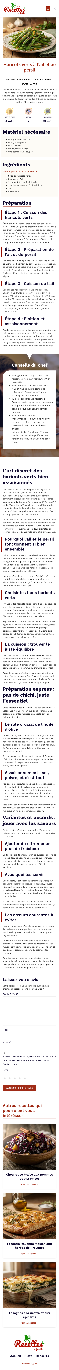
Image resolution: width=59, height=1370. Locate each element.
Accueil (15, 1356)
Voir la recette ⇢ (29, 1185)
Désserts (42, 1356)
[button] (48, 8)
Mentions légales (29, 1364)
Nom (6, 1030)
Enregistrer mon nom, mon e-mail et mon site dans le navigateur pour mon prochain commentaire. (29, 1061)
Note (6, 1070)
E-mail (7, 1042)
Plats (28, 1356)
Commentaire (11, 994)
